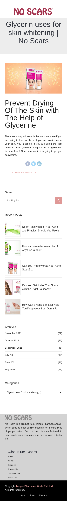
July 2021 (10, 355)
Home (10, 457)
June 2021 (10, 362)
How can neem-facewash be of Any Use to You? (40, 248)
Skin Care (12, 478)
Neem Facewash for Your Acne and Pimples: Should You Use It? (41, 228)
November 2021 (13, 333)
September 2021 (13, 347)
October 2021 (12, 340)
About (10, 461)
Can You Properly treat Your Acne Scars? (41, 267)
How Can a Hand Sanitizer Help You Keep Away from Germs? (40, 306)
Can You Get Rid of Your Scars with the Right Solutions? (40, 287)
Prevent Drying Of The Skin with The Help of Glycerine (32, 114)
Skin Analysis (14, 473)
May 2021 (10, 369)
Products (12, 465)
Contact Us (13, 469)
